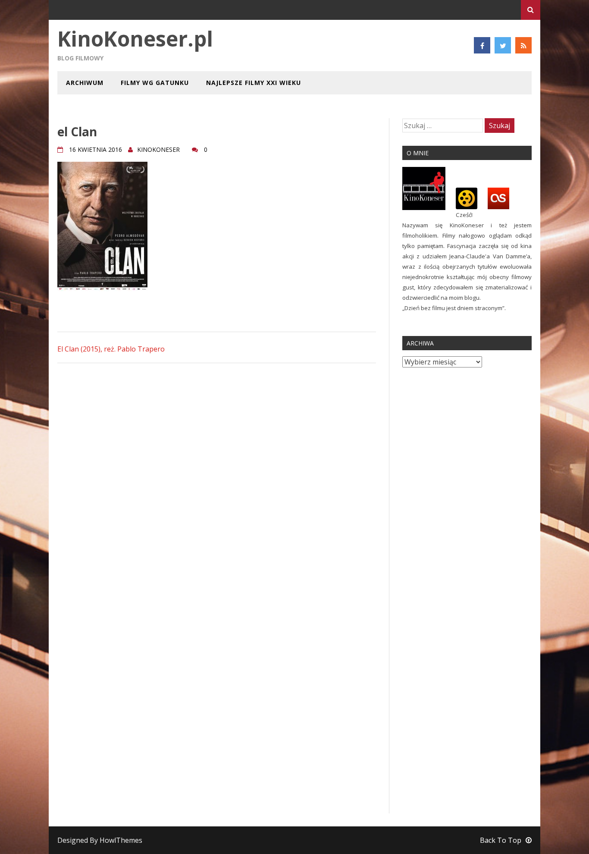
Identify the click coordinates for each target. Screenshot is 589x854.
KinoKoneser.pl (135, 39)
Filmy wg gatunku (155, 82)
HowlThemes (121, 840)
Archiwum (84, 82)
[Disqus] (216, 479)
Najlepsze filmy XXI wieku (253, 82)
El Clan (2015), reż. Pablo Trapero (111, 349)
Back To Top (500, 840)
